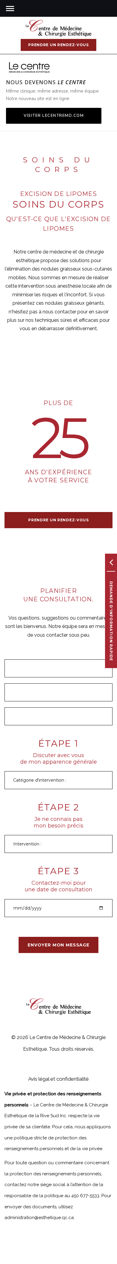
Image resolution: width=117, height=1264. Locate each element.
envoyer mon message (58, 945)
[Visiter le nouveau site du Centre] (29, 67)
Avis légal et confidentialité (58, 1079)
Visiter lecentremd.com (54, 115)
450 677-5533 (85, 1195)
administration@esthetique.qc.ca (39, 1217)
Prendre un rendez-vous (58, 45)
